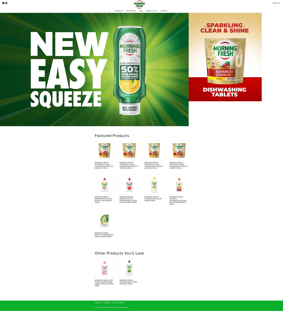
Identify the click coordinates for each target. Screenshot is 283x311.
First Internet (124, 307)
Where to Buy (151, 11)
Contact (164, 11)
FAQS (141, 11)
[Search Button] (279, 3)
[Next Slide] (188, 69)
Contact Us (98, 302)
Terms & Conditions (118, 302)
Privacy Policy (107, 302)
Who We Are (131, 11)
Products (119, 11)
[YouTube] (6, 3)
